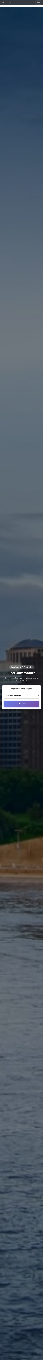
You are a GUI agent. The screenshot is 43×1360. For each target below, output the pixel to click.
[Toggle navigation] (38, 2)
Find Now (21, 704)
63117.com (7, 2)
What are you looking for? (21, 689)
